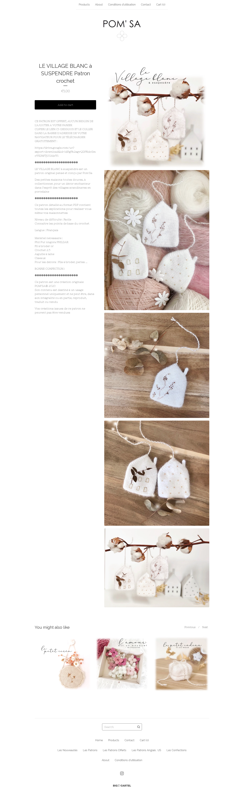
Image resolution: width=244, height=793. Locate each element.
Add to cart (65, 104)
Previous (190, 627)
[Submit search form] (139, 727)
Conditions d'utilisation (122, 4)
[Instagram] (122, 773)
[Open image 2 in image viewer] (156, 240)
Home (99, 740)
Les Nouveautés (67, 750)
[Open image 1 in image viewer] (156, 114)
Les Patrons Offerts (114, 750)
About (99, 4)
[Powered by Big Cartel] (122, 785)
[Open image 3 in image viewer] (156, 365)
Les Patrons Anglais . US (146, 750)
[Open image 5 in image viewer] (156, 567)
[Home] (122, 30)
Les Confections (176, 750)
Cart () (160, 4)
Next (205, 627)
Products (84, 4)
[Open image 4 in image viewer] (156, 473)
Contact (146, 4)
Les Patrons (90, 750)
